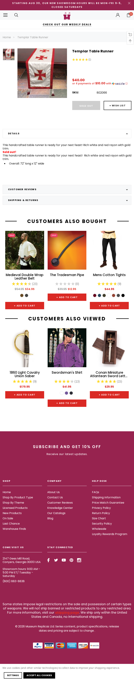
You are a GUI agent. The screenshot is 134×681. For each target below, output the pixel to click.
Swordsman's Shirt (67, 373)
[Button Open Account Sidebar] (118, 15)
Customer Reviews (60, 503)
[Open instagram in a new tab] (79, 560)
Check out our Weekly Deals (67, 24)
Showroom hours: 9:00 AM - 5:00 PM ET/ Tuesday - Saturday (21, 572)
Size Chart (99, 518)
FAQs (95, 492)
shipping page (67, 612)
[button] (101, 83)
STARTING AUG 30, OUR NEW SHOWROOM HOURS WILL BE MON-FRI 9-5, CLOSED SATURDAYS (67, 5)
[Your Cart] (128, 15)
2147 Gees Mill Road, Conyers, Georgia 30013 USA (22, 560)
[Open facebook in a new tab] (48, 560)
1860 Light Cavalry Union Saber (25, 374)
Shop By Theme (13, 503)
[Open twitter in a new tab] (56, 560)
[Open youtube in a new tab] (64, 560)
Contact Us (55, 497)
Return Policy (101, 513)
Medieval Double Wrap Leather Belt (24, 277)
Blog (50, 518)
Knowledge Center (60, 508)
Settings (13, 675)
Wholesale (99, 529)
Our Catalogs (56, 513)
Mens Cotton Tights (109, 275)
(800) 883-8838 (14, 581)
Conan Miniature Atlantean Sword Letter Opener (109, 374)
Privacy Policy (101, 508)
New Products (12, 513)
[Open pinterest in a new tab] (71, 560)
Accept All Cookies (39, 675)
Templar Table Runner (32, 37)
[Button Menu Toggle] (5, 15)
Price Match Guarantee (108, 503)
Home (7, 37)
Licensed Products (15, 508)
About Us (53, 492)
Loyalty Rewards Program (109, 534)
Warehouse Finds (14, 529)
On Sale (8, 518)
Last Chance (11, 524)
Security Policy (102, 524)
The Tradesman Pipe (67, 275)
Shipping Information (106, 497)
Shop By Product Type (18, 497)
